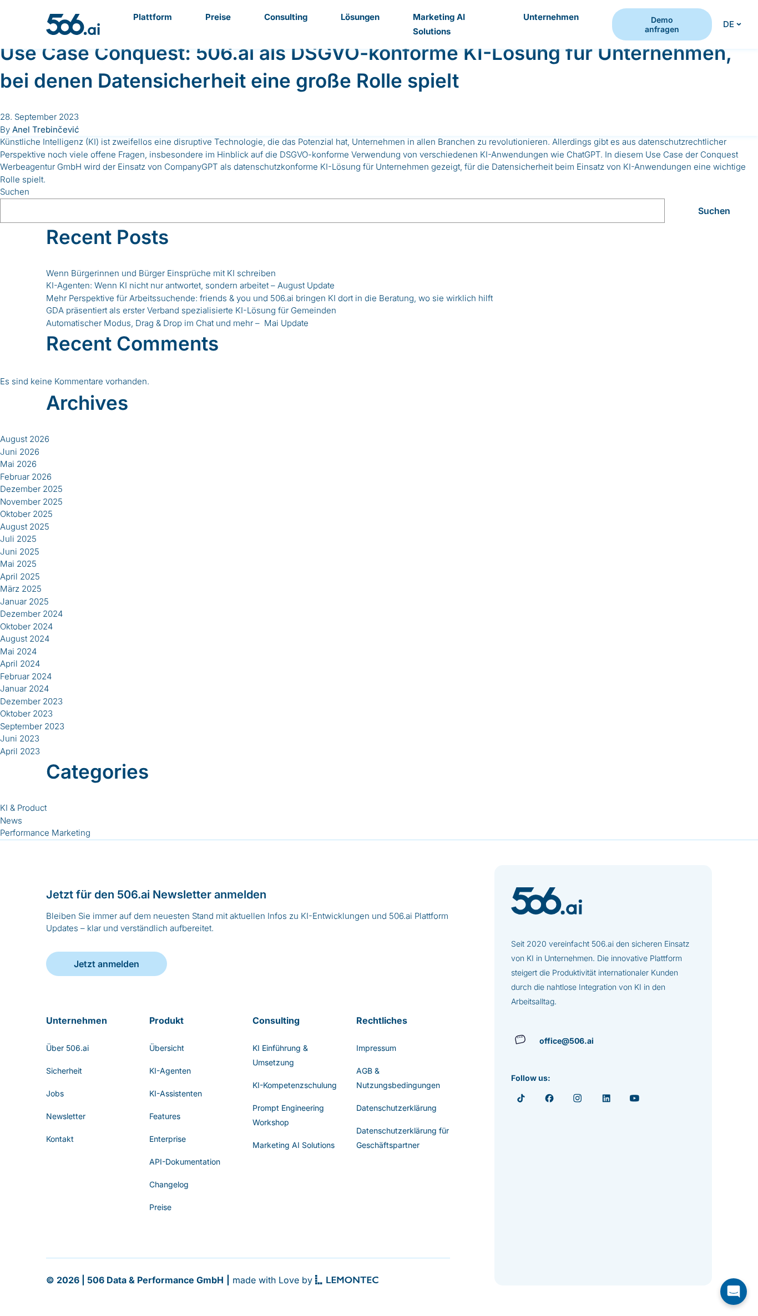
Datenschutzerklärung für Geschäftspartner (402, 1138)
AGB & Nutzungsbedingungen (398, 1078)
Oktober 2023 (26, 713)
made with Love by (272, 1279)
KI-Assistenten (175, 1093)
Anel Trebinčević (45, 129)
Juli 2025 (18, 538)
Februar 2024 (26, 676)
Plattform (152, 17)
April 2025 (20, 576)
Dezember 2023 (31, 701)
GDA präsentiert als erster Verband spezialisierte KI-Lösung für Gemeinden (191, 310)
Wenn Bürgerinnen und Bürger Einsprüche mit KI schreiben (161, 273)
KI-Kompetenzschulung (294, 1085)
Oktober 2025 (26, 514)
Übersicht (166, 1048)
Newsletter (65, 1116)
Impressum (376, 1048)
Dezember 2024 (31, 613)
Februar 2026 (26, 476)
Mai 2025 (18, 563)
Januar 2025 (24, 601)
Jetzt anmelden (106, 963)
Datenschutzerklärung (396, 1107)
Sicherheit (64, 1070)
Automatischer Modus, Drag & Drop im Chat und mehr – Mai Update (177, 323)
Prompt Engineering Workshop (288, 1115)
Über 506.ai (67, 1048)
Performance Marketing (45, 832)
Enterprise (167, 1139)
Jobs (55, 1093)
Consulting (285, 17)
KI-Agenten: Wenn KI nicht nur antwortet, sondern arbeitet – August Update (190, 285)
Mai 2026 (18, 464)
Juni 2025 (19, 551)
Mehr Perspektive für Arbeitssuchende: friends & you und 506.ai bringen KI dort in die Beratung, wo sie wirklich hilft (269, 298)
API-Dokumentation (184, 1161)
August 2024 (24, 638)
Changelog (169, 1184)
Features (164, 1116)
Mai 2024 (18, 651)
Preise (218, 17)
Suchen (14, 191)
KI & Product (23, 807)
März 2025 (21, 588)
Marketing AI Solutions (439, 24)
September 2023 (32, 726)
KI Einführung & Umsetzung (280, 1055)
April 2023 (20, 751)
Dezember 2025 (31, 489)
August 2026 (24, 439)
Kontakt (60, 1139)
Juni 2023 (19, 738)
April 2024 (20, 663)
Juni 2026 (19, 451)
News (11, 820)
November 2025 (31, 501)
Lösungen (360, 17)
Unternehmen (551, 17)
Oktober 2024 (26, 626)
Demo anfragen (662, 24)
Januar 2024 (24, 688)
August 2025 (24, 526)
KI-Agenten (170, 1070)
